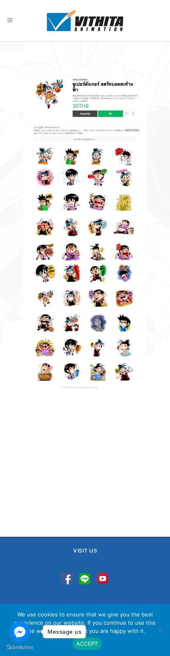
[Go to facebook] (19, 631)
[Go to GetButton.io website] (20, 647)
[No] (160, 630)
